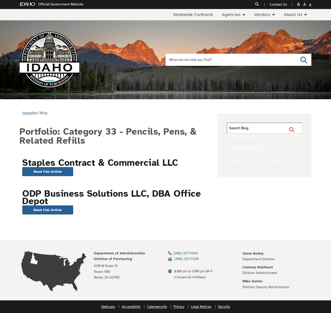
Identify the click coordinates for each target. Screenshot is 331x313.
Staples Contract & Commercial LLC (100, 162)
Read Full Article (48, 171)
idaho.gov (108, 307)
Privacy (179, 307)
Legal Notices (201, 307)
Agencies (231, 14)
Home (27, 113)
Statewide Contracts (193, 14)
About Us (293, 14)
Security (224, 307)
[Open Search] (303, 59)
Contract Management (244, 146)
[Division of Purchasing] (49, 60)
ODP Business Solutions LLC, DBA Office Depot (111, 197)
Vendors (262, 14)
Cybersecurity (157, 307)
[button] (260, 4)
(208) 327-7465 (185, 253)
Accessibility (131, 307)
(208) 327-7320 (186, 259)
